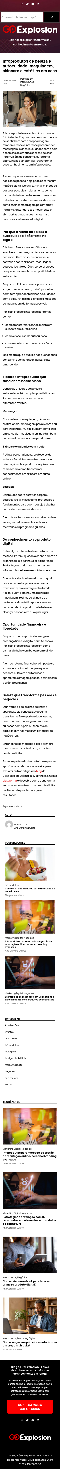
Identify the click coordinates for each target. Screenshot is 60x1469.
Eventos (9, 1031)
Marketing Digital (14, 937)
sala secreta (11, 1078)
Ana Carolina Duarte (15, 950)
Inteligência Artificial (15, 1058)
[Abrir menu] (30, 53)
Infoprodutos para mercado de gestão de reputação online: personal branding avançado (28, 944)
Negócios (25, 85)
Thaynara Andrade (14, 895)
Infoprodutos (27, 81)
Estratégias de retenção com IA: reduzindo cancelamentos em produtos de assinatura (29, 998)
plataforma (10, 780)
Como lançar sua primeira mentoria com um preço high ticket (30, 1343)
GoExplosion (11, 1038)
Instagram (10, 1051)
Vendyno (9, 1084)
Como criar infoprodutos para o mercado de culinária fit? (30, 890)
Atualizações (12, 1025)
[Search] (51, 17)
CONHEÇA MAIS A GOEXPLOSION (30, 1407)
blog (39, 771)
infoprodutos (15, 806)
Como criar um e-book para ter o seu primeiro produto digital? (27, 1283)
